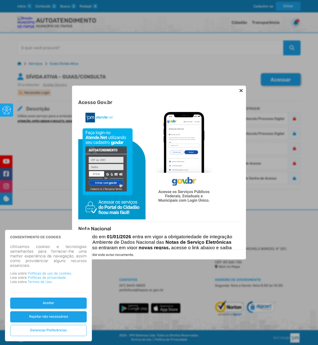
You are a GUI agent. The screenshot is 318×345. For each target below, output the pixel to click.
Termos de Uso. (40, 282)
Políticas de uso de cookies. (50, 273)
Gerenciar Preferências (48, 330)
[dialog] (48, 285)
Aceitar (48, 303)
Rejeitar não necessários (48, 316)
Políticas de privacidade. (47, 278)
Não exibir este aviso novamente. (107, 255)
